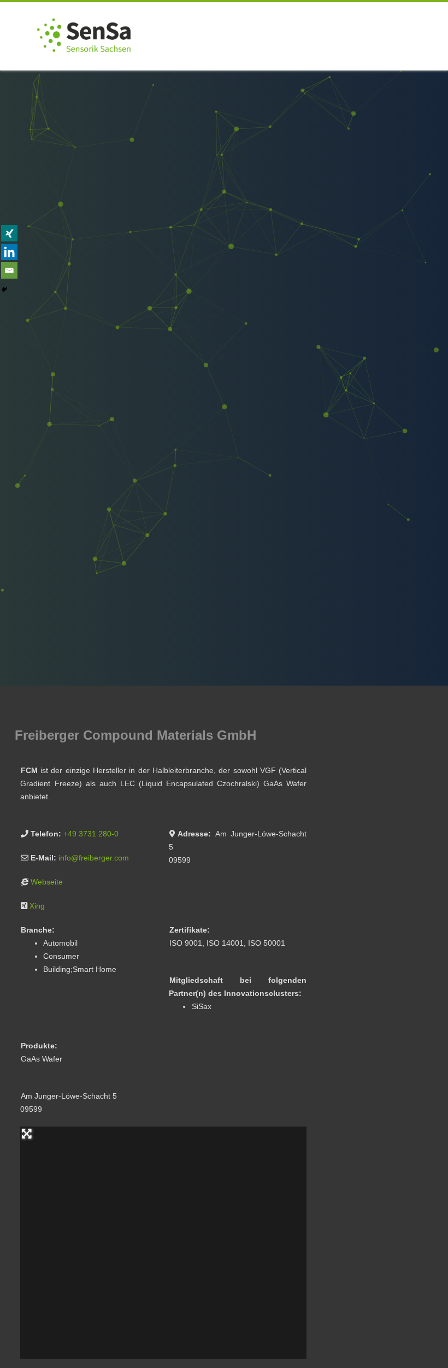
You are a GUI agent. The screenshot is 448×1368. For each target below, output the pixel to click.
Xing (37, 905)
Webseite (47, 881)
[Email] (9, 270)
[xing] (9, 233)
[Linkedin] (9, 252)
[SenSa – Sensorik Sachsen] (84, 66)
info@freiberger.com (93, 857)
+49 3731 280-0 (91, 833)
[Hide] (4, 289)
